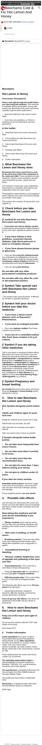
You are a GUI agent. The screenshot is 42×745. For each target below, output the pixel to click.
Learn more (25, 4)
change (27, 41)
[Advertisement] (21, 65)
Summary (11, 34)
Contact (35, 744)
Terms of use (15, 744)
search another (28, 22)
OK (32, 4)
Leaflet (9, 28)
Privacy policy (26, 744)
